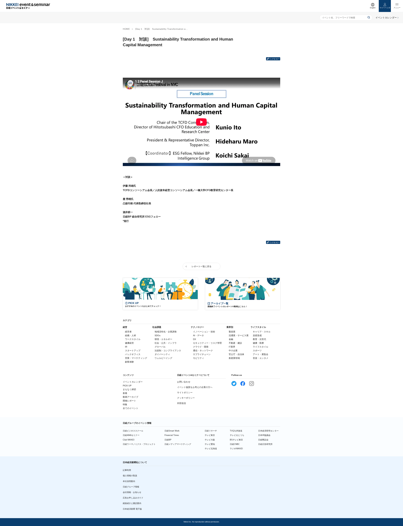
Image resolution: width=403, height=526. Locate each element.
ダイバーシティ (162, 354)
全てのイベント (130, 408)
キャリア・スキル (261, 331)
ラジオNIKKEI (236, 448)
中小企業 (233, 350)
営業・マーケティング (136, 358)
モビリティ (198, 358)
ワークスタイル (132, 339)
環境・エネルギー (163, 339)
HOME (126, 29)
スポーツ (257, 350)
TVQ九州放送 (236, 431)
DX (194, 339)
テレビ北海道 (211, 448)
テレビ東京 (210, 435)
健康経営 (129, 343)
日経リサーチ (211, 431)
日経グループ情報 (131, 487)
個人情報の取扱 (130, 475)
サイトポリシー (185, 392)
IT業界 (232, 346)
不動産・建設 (235, 343)
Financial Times (172, 435)
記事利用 (127, 470)
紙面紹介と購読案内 (132, 503)
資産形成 (257, 335)
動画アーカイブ (130, 397)
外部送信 (181, 403)
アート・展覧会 (260, 354)
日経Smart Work (172, 431)
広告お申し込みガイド (133, 498)
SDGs (157, 335)
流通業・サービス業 (239, 335)
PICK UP (127, 385)
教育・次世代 (259, 339)
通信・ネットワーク (203, 350)
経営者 (128, 331)
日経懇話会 (263, 440)
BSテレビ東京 (236, 440)
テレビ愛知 (210, 444)
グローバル (160, 346)
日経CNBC (235, 444)
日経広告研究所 (265, 444)
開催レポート (129, 400)
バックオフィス (132, 354)
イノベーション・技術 (204, 331)
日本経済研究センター (268, 431)
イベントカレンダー (133, 382)
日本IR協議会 (264, 435)
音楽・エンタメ (260, 358)
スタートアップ (132, 350)
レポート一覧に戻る (201, 266)
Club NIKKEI (128, 440)
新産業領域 (234, 358)
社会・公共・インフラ (166, 343)
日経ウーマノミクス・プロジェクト (139, 444)
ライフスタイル (260, 346)
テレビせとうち (237, 435)
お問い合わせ (183, 382)
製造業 (232, 331)
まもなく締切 (129, 389)
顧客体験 (129, 362)
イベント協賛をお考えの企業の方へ (194, 387)
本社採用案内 (129, 481)
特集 (125, 404)
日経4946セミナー (131, 435)
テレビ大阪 (210, 440)
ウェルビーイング (163, 358)
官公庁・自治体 (236, 354)
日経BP (168, 440)
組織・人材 (130, 335)
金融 (231, 339)
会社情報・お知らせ (132, 492)
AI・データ (198, 335)
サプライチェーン (202, 354)
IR (126, 346)
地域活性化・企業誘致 (166, 331)
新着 (125, 393)
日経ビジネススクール (133, 431)
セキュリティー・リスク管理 (207, 343)
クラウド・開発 (200, 346)
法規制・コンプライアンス (168, 350)
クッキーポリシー (186, 398)
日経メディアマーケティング (178, 444)
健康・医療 (258, 343)
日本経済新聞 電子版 (132, 509)
